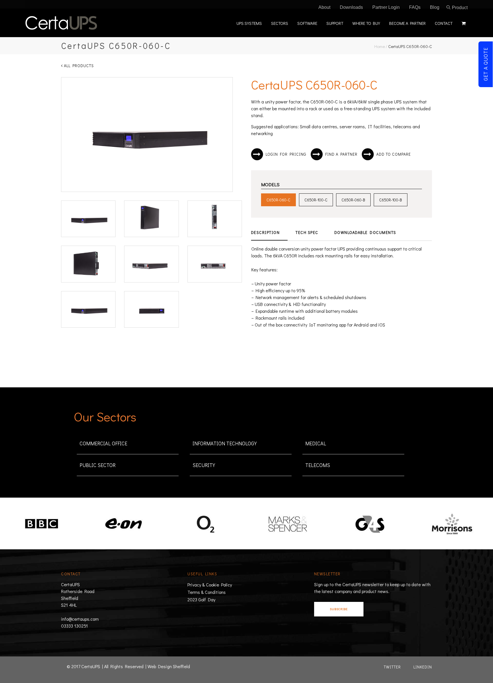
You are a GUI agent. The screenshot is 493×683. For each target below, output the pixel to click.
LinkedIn (422, 667)
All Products (78, 65)
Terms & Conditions (206, 592)
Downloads (351, 7)
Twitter (392, 667)
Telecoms (317, 465)
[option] (41, 524)
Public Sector (98, 465)
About (324, 7)
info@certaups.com (80, 619)
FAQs (415, 7)
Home (379, 46)
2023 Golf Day (201, 599)
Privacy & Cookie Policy (209, 585)
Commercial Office (103, 443)
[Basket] (462, 23)
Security (204, 465)
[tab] (269, 233)
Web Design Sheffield (169, 666)
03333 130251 (74, 626)
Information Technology (225, 443)
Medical (315, 443)
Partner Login (386, 7)
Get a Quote (485, 64)
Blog (434, 7)
